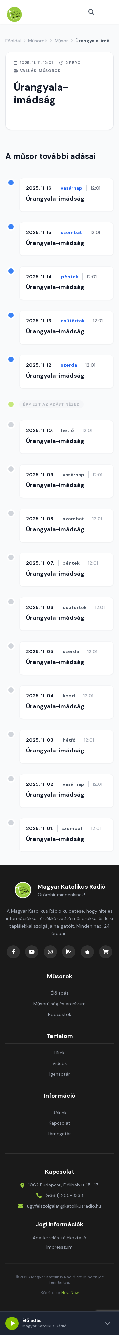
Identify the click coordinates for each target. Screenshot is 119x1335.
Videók (59, 1063)
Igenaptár (59, 1074)
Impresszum (59, 1247)
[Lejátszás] (12, 1323)
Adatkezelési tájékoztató (59, 1238)
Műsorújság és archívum (59, 1004)
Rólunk (60, 1113)
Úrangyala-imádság (55, 199)
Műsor (61, 41)
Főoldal (13, 41)
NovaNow (70, 1292)
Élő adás (60, 993)
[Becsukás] (108, 1323)
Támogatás (59, 1134)
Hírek (59, 1053)
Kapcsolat (59, 1123)
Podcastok (59, 1014)
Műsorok (37, 41)
